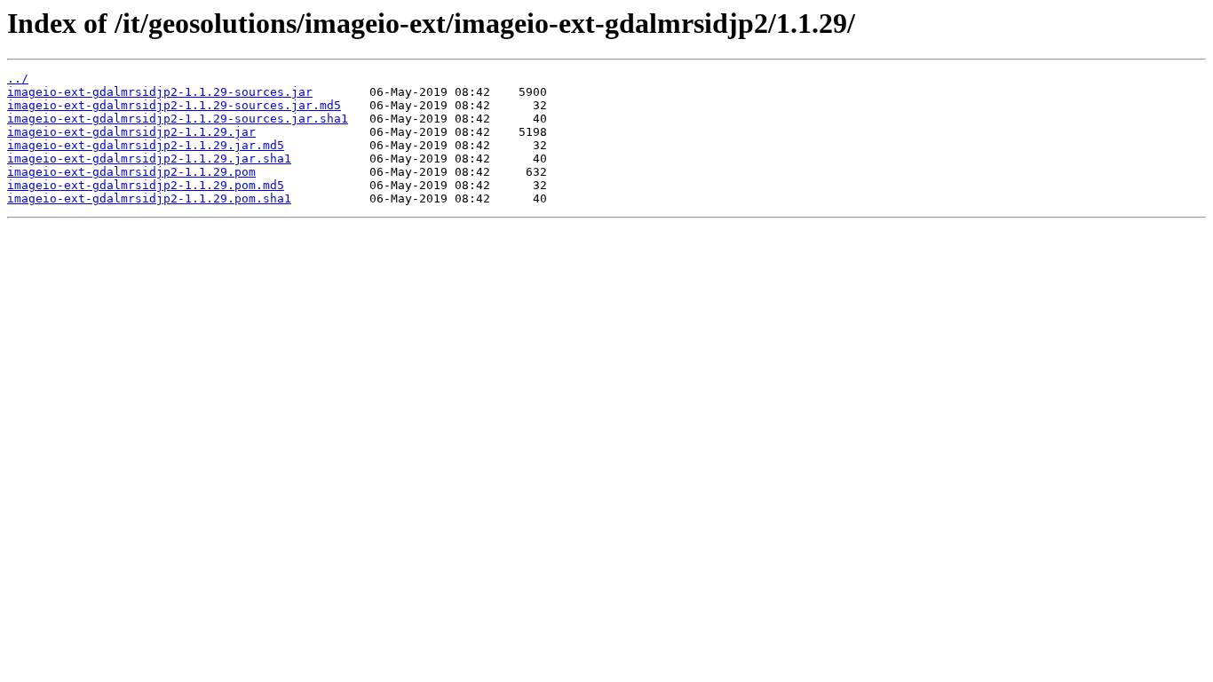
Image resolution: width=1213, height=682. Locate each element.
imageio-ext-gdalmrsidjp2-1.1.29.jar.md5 (145, 145)
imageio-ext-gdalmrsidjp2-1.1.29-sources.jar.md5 (174, 105)
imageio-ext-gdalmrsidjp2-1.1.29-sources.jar (160, 92)
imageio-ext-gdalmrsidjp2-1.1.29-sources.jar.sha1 (177, 118)
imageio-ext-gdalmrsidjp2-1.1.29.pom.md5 (145, 185)
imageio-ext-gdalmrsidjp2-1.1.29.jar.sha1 (149, 158)
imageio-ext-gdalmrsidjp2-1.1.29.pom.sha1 (149, 198)
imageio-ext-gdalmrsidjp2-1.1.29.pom (131, 171)
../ (17, 78)
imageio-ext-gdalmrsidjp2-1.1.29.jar (131, 132)
